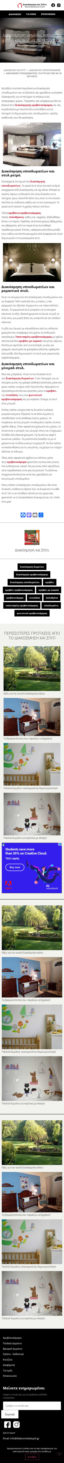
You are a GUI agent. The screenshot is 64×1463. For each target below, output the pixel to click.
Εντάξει (32, 1456)
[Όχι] (59, 1453)
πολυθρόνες (16, 217)
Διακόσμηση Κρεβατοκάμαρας (44, 70)
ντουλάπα (12, 395)
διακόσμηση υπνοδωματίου (24, 582)
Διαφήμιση (15, 14)
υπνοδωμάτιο (51, 605)
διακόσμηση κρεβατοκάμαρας (32, 574)
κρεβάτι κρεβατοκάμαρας (19, 590)
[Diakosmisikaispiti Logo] (32, 5)
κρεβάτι (51, 390)
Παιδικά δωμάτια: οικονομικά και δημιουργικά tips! (31, 788)
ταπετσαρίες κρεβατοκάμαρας (22, 605)
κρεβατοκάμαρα (16, 462)
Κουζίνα (7, 1359)
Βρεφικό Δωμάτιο (12, 1348)
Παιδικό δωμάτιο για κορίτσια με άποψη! (25, 838)
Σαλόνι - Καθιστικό (13, 1354)
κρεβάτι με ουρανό (30, 341)
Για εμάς (31, 14)
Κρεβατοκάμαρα (12, 1337)
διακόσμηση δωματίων (20, 378)
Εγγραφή (10, 1414)
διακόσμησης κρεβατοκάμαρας (33, 105)
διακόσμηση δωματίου (32, 566)
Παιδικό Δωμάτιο (12, 1343)
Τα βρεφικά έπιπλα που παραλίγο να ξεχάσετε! (28, 738)
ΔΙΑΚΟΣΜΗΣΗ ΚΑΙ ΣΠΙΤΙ (15, 70)
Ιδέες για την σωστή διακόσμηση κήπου (24, 693)
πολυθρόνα (52, 597)
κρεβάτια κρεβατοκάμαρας (24, 213)
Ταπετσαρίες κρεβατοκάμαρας (33, 336)
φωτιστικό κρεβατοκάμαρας (32, 613)
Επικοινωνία (48, 14)
